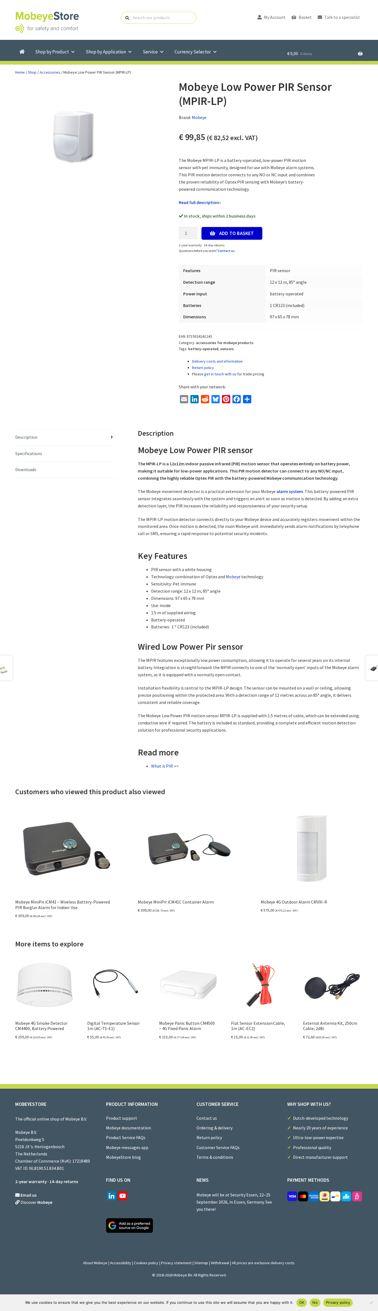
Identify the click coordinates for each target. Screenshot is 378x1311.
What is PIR (162, 766)
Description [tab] (26, 437)
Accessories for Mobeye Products (224, 342)
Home (20, 72)
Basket (305, 17)
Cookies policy (146, 1262)
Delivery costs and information (217, 361)
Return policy (203, 367)
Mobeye (199, 117)
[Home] (22, 52)
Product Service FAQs (126, 1137)
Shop (32, 72)
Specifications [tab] (28, 453)
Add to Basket (236, 233)
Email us (28, 1195)
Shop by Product (52, 52)
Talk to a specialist (341, 17)
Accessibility (120, 1262)
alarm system (289, 491)
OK (301, 1302)
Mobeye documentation (128, 1128)
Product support (121, 1118)
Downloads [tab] (25, 469)
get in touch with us (220, 373)
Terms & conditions (214, 1157)
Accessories (50, 72)
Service (150, 52)
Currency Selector (193, 52)
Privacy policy (338, 1302)
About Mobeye (95, 1262)
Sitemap (201, 1262)
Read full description (199, 202)
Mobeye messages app (127, 1147)
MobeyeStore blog (123, 1157)
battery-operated (203, 348)
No (315, 1302)
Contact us (226, 251)
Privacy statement (176, 1262)
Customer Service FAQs (218, 1147)
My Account (274, 17)
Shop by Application (106, 52)
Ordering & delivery (214, 1128)
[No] (371, 1302)
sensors (227, 348)
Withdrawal (220, 1262)
